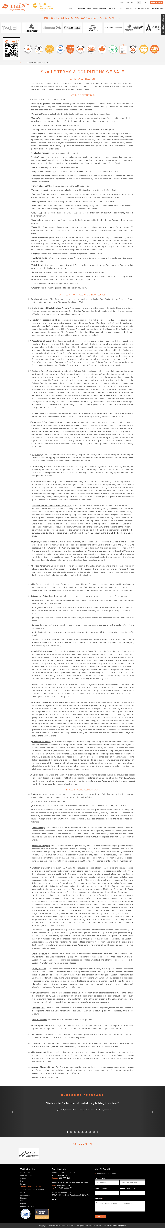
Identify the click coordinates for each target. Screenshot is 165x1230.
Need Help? (156, 2)
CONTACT (121, 2)
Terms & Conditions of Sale (30, 1187)
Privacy (23, 1184)
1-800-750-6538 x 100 (64, 1188)
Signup (23, 1204)
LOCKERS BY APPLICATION (82, 8)
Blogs (137, 8)
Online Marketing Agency (116, 1226)
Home (70, 8)
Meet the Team (26, 1175)
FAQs (22, 1181)
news (162, 8)
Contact (23, 1192)
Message (99, 1198)
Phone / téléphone (128, 1188)
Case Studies (145, 8)
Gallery (115, 8)
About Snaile (25, 1173)
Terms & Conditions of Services (32, 1189)
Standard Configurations (101, 8)
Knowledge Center (27, 1206)
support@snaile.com (60, 1175)
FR (145, 2)
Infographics (25, 1195)
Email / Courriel (101, 1188)
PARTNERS (155, 8)
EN (139, 2)
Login (22, 1201)
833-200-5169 (64, 1178)
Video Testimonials (126, 8)
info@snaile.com (63, 1185)
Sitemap (23, 1198)
